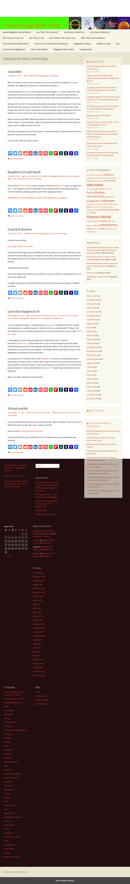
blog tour (108, 174)
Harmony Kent (91, 204)
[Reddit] (25, 153)
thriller (102, 228)
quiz (5, 809)
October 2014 (92, 355)
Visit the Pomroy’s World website (16, 43)
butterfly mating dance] (13, 702)
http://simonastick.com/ (32, 431)
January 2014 (92, 391)
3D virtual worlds (61, 412)
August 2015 (91, 323)
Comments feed (42, 700)
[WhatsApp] (50, 153)
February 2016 (92, 304)
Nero (112, 207)
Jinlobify (36, 540)
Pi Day (93, 212)
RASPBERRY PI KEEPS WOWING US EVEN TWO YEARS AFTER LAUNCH (37, 198)
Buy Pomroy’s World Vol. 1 (100, 32)
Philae (88, 213)
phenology (114, 209)
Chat (118, 43)
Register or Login (103, 43)
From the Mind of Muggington (37, 76)
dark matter (95, 185)
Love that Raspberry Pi (23, 311)
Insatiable (15, 72)
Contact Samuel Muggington (14, 49)
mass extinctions (97, 207)
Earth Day (91, 192)
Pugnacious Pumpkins (93, 221)
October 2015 (92, 319)
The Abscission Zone (12, 837)
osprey (97, 210)
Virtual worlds (18, 408)
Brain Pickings (96, 410)
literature (7, 754)
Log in (38, 692)
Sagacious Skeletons (92, 225)
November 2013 (93, 398)
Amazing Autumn (92, 175)
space (89, 228)
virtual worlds (9, 849)
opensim (7, 793)
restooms (113, 221)
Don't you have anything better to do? (97, 189)
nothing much (91, 210)
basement (100, 175)
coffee (6, 706)
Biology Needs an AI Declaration (99, 115)
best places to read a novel (14, 698)
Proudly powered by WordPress (15, 872)
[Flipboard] (55, 153)
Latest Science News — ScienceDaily (99, 424)
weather (7, 853)
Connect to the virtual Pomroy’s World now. (51, 43)
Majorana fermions (11, 762)
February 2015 (92, 339)
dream (110, 189)
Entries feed (40, 696)
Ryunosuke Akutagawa (12, 817)
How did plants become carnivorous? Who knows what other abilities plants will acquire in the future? (103, 250)
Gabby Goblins (108, 197)
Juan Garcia (8, 750)
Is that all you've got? (101, 204)
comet (102, 181)
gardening (8, 734)
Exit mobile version (65, 880)
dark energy (8, 710)
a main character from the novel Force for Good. (47, 315)
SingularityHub (96, 61)
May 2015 (90, 327)
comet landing (109, 180)
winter (114, 229)
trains (110, 229)
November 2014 (93, 351)
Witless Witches (91, 232)
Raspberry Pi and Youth (24, 172)
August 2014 (91, 363)
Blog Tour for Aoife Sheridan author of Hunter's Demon (102, 178)
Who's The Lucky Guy (12, 856)
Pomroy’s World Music (39, 49)
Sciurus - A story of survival (14, 476)
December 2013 (93, 395)
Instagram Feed (85, 49)
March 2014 (91, 383)
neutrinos (7, 781)
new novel (8, 785)
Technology (37, 179)
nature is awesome (11, 777)
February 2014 (92, 387)
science (54, 233)
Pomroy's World (99, 216)
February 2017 (92, 296)
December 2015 (93, 312)
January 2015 (92, 343)
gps (113, 197)
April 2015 (90, 331)
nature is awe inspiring (35, 233)
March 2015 (91, 335)
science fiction (108, 225)
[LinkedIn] (35, 153)
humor (6, 746)
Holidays (7, 742)
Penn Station (104, 209)
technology (53, 76)
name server (50, 325)
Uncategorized (56, 318)
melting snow (106, 207)
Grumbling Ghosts (94, 201)
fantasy (100, 192)
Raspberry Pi (65, 176)
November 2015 (93, 316)
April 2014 (90, 379)
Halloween (108, 200)
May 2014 (90, 375)
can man (97, 181)
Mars (6, 766)
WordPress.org (41, 704)
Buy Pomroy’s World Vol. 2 (74, 32)
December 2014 (93, 347)
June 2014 (90, 371)
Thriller (6, 841)
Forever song (92, 273)
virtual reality (13, 415)
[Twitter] (15, 153)
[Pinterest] (45, 153)
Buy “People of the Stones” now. (63, 38)
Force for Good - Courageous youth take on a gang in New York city (15, 468)
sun (98, 229)
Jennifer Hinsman (113, 204)
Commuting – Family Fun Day (97, 277)
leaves (89, 207)
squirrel (94, 229)
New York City (9, 789)
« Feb (9, 556)
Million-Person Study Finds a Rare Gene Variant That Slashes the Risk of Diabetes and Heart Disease (102, 134)
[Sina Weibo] (30, 153)
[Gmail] (40, 153)
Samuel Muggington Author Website (17, 32)
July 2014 (90, 367)
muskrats (7, 770)
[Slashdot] (60, 153)
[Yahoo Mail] (71, 153)
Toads (106, 229)
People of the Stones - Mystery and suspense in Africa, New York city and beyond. (16, 484)
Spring (6, 829)
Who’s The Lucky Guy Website (93, 38)
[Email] (20, 153)
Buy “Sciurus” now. (36, 38)
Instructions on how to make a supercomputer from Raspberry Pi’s (47, 504)
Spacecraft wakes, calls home (20, 246)
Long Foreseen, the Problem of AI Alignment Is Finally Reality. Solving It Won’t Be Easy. (103, 78)
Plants (6, 801)
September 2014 (93, 359)
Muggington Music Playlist (63, 49)
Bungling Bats (91, 181)
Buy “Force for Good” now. (13, 38)
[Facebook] (10, 153)
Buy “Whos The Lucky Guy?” (48, 32)
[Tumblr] (66, 153)
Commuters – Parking (41, 536)
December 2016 (93, 300)
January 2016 (92, 308)
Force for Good (30, 176)
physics (48, 233)
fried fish (7, 726)
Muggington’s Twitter (82, 43)
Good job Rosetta (20, 229)
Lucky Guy (8, 758)
